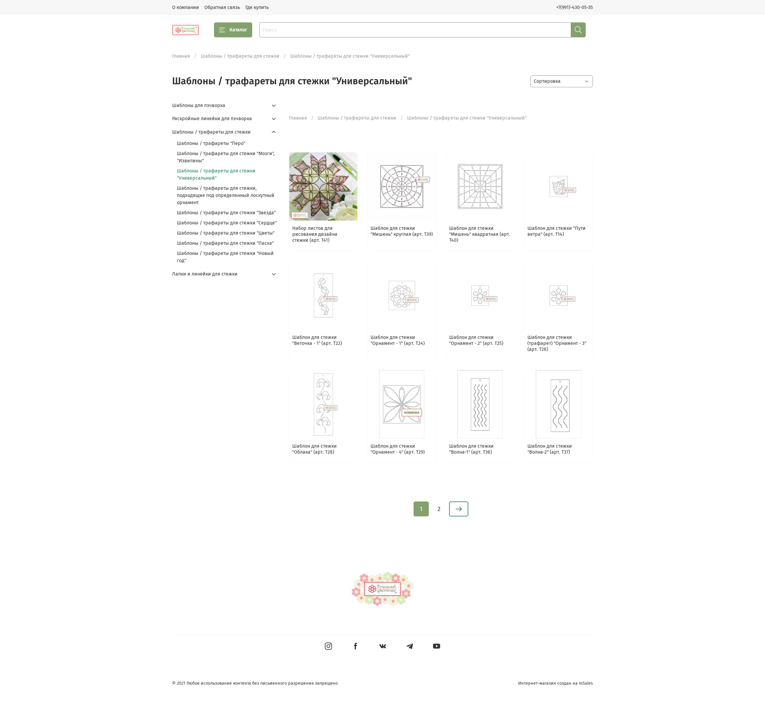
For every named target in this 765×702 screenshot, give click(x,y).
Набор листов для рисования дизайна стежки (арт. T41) (314, 234)
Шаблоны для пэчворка (198, 105)
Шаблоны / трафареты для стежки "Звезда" (226, 212)
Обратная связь (222, 7)
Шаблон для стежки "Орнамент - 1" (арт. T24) (398, 340)
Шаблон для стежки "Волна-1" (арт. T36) (471, 449)
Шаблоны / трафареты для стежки (240, 56)
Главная (181, 56)
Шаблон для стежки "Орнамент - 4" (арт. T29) (398, 449)
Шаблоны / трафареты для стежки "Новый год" (225, 256)
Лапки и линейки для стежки (205, 274)
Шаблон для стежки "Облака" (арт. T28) (314, 449)
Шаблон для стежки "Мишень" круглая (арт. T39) (402, 231)
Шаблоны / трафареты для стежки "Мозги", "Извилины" (226, 157)
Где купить (257, 7)
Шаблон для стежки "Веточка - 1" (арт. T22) (317, 340)
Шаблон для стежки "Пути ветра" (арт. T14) (556, 231)
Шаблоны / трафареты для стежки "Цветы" (226, 233)
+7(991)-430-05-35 (574, 7)
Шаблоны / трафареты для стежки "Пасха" (225, 243)
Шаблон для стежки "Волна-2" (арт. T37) (549, 449)
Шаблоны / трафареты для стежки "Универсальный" (216, 174)
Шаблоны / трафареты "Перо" (211, 143)
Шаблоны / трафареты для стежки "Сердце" (227, 223)
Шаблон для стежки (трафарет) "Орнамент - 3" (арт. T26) (556, 343)
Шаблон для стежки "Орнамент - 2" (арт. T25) (476, 340)
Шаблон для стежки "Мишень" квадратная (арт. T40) (479, 234)
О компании (185, 7)
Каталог (238, 30)
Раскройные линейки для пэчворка (212, 118)
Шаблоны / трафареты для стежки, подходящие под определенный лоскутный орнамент (225, 195)
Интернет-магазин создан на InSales (555, 683)
